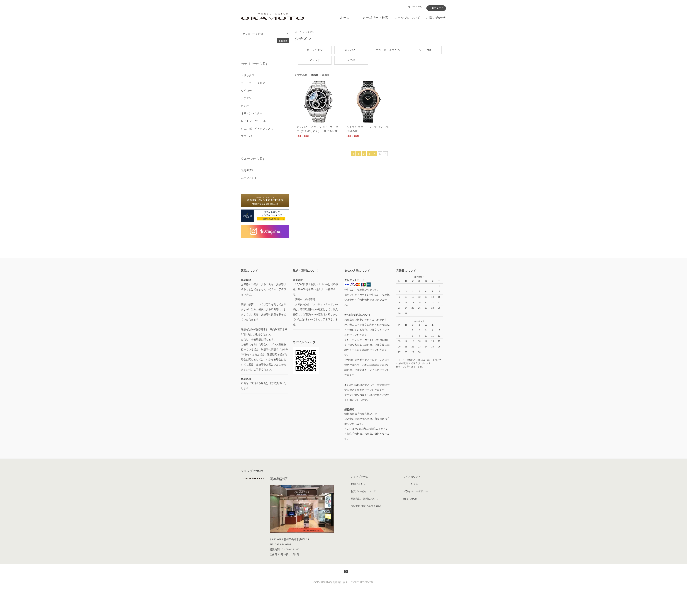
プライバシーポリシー (415, 491)
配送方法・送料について (364, 498)
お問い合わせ (435, 18)
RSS (405, 498)
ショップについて (407, 18)
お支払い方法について (363, 491)
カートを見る (410, 484)
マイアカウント (416, 7)
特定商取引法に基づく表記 (366, 506)
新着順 (326, 75)
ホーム (345, 18)
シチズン (309, 32)
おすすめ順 (301, 75)
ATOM (413, 498)
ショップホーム (359, 476)
